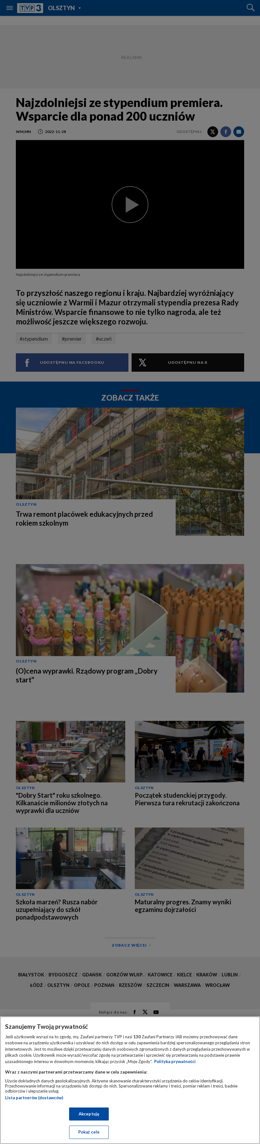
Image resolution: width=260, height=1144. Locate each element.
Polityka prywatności (175, 1061)
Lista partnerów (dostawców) (34, 1097)
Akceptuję (89, 1113)
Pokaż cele (89, 1131)
